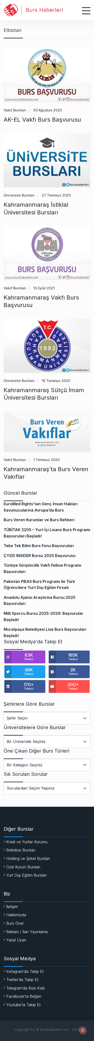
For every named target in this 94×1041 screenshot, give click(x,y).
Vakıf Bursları (15, 110)
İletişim (12, 906)
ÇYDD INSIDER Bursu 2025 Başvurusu (39, 555)
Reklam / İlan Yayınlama (27, 931)
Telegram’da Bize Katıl (25, 988)
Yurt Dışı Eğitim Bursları (26, 875)
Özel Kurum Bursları (23, 867)
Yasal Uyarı (16, 940)
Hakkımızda (16, 914)
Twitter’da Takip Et (22, 979)
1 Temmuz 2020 (46, 460)
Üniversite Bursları (19, 195)
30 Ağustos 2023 (47, 110)
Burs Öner (15, 923)
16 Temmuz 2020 (56, 381)
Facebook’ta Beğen (23, 996)
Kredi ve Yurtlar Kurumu (26, 841)
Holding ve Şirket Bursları (28, 858)
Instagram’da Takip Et (25, 971)
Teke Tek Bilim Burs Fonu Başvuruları (39, 545)
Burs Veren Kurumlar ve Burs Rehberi (39, 519)
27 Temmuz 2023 (56, 195)
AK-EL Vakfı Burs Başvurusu (42, 119)
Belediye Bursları (20, 850)
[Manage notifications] (83, 1030)
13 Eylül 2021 (44, 288)
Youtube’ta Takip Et (23, 1004)
